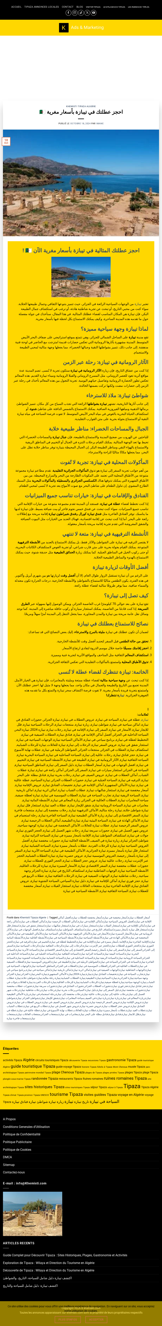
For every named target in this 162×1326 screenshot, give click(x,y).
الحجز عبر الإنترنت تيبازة (96, 945)
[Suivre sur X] (87, 13)
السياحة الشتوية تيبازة (28, 957)
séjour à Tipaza (115, 1087)
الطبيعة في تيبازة (60, 961)
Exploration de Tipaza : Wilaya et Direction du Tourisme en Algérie (48, 1263)
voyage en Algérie (131, 1095)
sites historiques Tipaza (44, 1087)
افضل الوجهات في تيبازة (25, 929)
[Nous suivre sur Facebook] (68, 13)
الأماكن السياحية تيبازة (54, 933)
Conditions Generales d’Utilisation (26, 1127)
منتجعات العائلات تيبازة (28, 1014)
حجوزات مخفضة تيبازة (132, 989)
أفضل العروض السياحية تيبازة (118, 921)
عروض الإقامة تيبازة (131, 1002)
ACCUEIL (16, 6)
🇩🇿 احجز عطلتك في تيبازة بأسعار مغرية (81, 112)
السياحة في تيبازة (108, 961)
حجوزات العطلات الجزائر (97, 986)
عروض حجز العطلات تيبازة (116, 1006)
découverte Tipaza (78, 1060)
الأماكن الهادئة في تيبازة (115, 937)
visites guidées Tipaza (100, 1095)
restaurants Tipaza (70, 1078)
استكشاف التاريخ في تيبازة (99, 929)
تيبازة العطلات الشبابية (73, 977)
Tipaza (131, 1086)
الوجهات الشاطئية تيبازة (132, 969)
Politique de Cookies (17, 1150)
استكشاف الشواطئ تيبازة (71, 929)
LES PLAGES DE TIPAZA (114, 7)
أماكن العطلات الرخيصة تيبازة (61, 921)
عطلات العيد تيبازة (136, 1010)
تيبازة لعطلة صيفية (114, 982)
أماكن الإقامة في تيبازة (90, 921)
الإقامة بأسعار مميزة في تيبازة (110, 941)
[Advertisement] (81, 65)
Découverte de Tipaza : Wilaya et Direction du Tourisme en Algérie (48, 1270)
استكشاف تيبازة (47, 929)
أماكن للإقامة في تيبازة (133, 925)
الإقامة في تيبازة (85, 941)
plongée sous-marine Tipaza (17, 1079)
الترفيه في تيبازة (22, 941)
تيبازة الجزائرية (126, 977)
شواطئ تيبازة (38, 1102)
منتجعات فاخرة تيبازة (18, 1018)
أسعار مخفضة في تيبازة (115, 917)
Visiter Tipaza (93, 7)
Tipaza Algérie (149, 1087)
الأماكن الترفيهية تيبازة (78, 933)
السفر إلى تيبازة (133, 949)
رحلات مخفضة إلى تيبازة (69, 994)
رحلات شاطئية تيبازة (30, 989)
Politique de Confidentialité (21, 1134)
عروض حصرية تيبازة (90, 1006)
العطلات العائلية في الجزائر (122, 965)
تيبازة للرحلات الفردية (44, 982)
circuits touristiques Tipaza (51, 1060)
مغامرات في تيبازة (68, 1014)
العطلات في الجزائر (66, 965)
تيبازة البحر (41, 974)
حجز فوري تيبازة (120, 986)
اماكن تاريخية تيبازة (61, 969)
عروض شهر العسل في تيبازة (64, 1006)
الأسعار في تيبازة (100, 933)
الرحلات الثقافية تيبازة (51, 945)
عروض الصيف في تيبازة (55, 1002)
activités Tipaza (12, 1060)
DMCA (7, 1157)
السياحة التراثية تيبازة (90, 953)
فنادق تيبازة (115, 1014)
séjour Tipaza (98, 1087)
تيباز (121, 695)
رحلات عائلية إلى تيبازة (115, 994)
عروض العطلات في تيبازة (28, 1002)
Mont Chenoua (120, 1067)
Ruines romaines (93, 1078)
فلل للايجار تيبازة (130, 1014)
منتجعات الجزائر (49, 1014)
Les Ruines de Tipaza (138, 7)
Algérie (29, 1060)
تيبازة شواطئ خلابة (31, 977)
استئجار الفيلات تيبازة (108, 925)
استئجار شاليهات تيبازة (57, 925)
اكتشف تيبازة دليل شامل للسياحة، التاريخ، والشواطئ (37, 1278)
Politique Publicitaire (17, 1142)
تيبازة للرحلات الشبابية (92, 982)
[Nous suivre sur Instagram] (75, 13)
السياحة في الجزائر (129, 961)
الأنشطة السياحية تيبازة (89, 937)
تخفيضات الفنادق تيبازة (104, 974)
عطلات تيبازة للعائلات (84, 1010)
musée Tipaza (136, 1066)
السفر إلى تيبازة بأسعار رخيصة (108, 949)
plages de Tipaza (93, 1072)
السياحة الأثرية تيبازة (27, 949)
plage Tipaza (150, 1072)
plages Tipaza (133, 1072)
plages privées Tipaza (113, 1072)
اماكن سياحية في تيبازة (38, 969)
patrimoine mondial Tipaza (38, 1072)
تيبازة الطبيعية (93, 977)
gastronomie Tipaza (121, 1060)
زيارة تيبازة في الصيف (96, 998)
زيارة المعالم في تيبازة (133, 998)
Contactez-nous (14, 1172)
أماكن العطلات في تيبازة (32, 921)
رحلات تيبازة (48, 989)
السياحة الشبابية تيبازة (52, 957)
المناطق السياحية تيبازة (42, 965)
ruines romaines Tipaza (125, 1078)
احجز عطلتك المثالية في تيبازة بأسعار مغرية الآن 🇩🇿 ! (81, 250)
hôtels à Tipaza (104, 1067)
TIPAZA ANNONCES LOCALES (41, 6)
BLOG (79, 6)
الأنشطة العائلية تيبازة (35, 937)
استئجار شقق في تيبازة (32, 925)
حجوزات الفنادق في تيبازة (70, 986)
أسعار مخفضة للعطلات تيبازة (87, 917)
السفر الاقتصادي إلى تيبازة (77, 949)
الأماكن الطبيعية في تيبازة (28, 933)
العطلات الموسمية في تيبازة (92, 965)
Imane (100, 123)
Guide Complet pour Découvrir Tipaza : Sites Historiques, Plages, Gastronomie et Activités (65, 1255)
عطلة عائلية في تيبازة (28, 1010)
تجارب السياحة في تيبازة (130, 974)
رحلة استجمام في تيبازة (42, 994)
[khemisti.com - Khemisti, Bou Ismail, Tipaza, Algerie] (81, 27)
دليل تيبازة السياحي (85, 989)
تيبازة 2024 (79, 974)
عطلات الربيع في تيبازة (36, 1006)
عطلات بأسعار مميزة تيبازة (111, 1010)
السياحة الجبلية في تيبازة (42, 953)
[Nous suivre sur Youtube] (93, 13)
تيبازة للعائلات (25, 982)
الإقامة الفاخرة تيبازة (138, 941)
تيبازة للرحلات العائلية (68, 982)
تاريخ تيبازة (81, 1102)
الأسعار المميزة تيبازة (120, 933)
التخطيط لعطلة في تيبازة (63, 941)
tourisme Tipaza (66, 1094)
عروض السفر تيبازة (78, 1002)
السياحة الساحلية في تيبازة (79, 957)
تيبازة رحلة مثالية (51, 977)
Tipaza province (25, 1095)
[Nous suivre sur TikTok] (81, 13)
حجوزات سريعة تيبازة (44, 986)
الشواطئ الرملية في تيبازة (84, 961)
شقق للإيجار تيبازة (49, 998)
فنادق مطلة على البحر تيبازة (93, 1014)
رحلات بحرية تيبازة (65, 989)
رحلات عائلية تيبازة (92, 994)
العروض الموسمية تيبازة (38, 961)
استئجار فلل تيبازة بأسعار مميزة (131, 929)
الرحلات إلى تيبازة (72, 945)
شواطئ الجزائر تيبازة (27, 998)
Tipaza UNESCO (41, 1095)
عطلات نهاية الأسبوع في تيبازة (57, 1010)
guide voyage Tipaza (68, 1066)
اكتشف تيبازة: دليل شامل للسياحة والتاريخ (30, 1286)
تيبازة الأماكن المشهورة (60, 974)
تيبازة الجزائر (28, 974)
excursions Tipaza (97, 1060)
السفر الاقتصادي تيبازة (50, 949)
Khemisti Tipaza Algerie (81, 106)
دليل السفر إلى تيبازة (108, 989)
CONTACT (68, 6)
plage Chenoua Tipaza (68, 1072)
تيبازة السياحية (109, 977)
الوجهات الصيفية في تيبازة (105, 969)
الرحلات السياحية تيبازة (26, 945)
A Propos (9, 1119)
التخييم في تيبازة (40, 941)
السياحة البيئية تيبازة (113, 953)
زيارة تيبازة (114, 998)
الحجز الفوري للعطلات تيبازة (124, 945)
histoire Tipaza (89, 1067)
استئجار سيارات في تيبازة (83, 925)
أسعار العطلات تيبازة (139, 917)
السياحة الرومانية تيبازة (129, 957)
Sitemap (9, 1165)
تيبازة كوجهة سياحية (135, 982)
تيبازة (138, 304)
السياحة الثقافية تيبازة (67, 953)
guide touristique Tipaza (33, 1066)
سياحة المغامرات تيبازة (71, 998)
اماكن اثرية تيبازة (81, 969)
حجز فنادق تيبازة (138, 986)
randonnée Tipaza (44, 1078)
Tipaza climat (9, 1095)
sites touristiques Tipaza (77, 1087)
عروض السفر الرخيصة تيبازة (105, 1002)
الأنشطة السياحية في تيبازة (61, 937)
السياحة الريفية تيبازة (105, 957)
